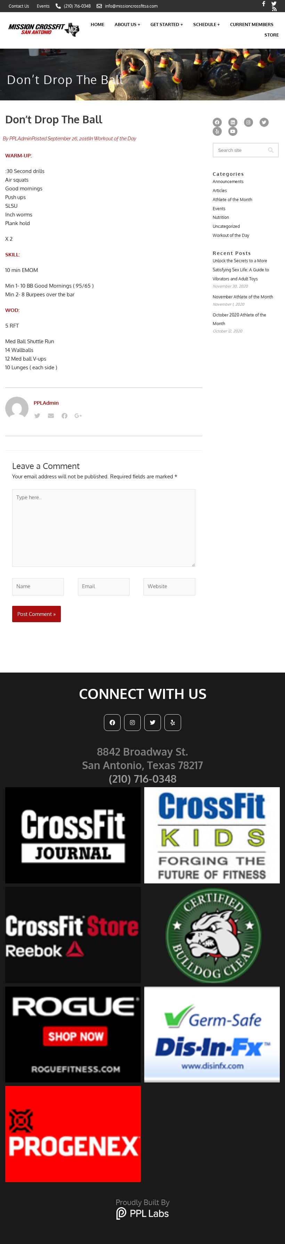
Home (97, 24)
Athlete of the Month (232, 199)
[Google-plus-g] (78, 416)
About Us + (127, 24)
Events (219, 208)
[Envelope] (51, 416)
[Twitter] (37, 416)
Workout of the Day (115, 138)
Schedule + (206, 24)
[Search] (270, 150)
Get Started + (166, 24)
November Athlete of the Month (243, 296)
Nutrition (221, 217)
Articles (220, 190)
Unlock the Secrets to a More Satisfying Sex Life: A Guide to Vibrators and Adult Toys (241, 269)
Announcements (228, 181)
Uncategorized (226, 226)
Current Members (252, 24)
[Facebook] (64, 416)
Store (271, 35)
